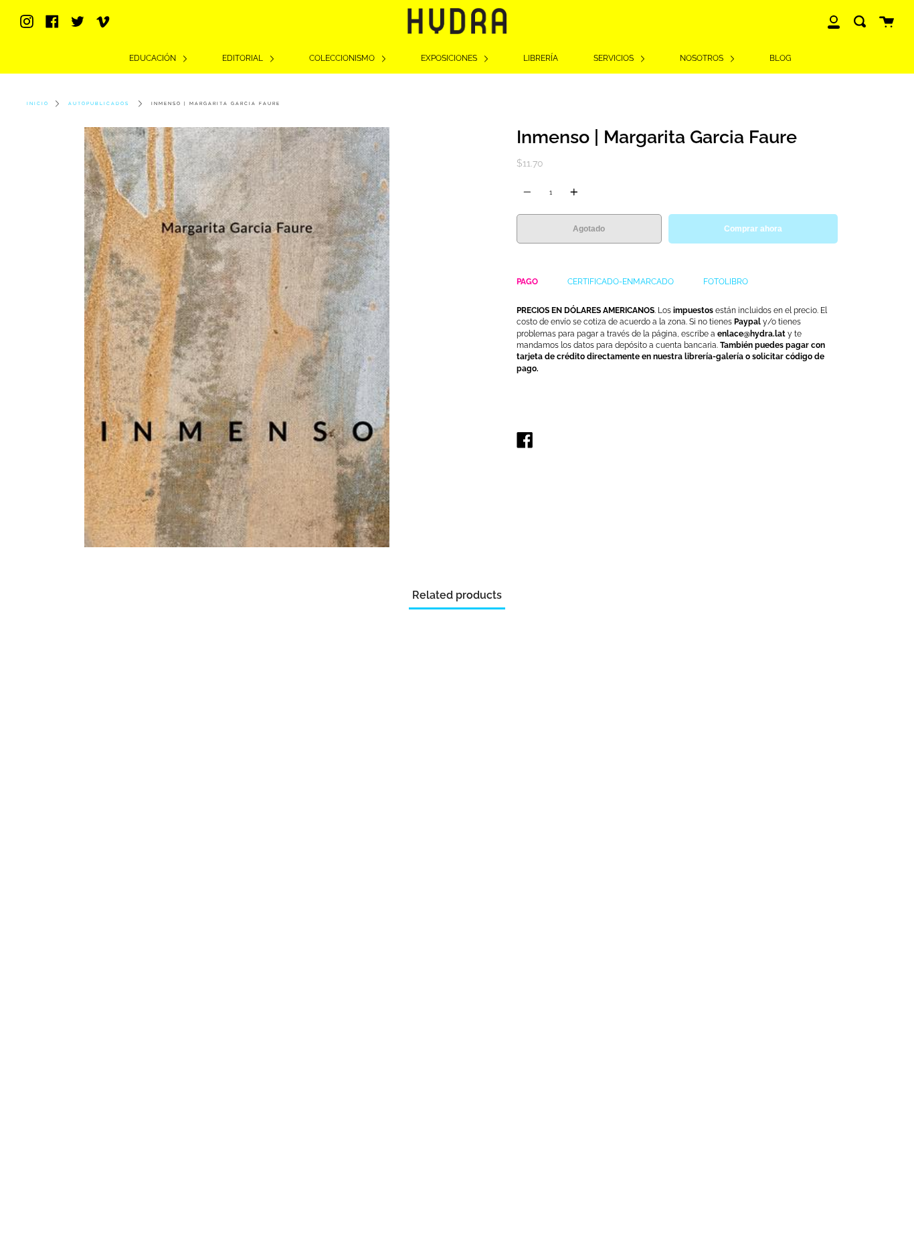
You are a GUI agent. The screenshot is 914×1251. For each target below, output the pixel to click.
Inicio (38, 103)
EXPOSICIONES (450, 58)
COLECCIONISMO (343, 58)
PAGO (527, 281)
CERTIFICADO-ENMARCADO (620, 281)
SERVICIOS (614, 58)
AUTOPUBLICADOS (98, 103)
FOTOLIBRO (725, 281)
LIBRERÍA (540, 58)
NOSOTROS (702, 58)
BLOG (780, 58)
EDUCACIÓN (153, 58)
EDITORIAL (243, 58)
